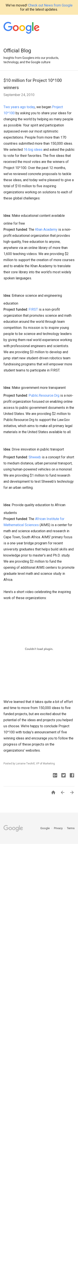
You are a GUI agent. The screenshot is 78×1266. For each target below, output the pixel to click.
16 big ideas (33, 149)
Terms (71, 828)
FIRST (33, 309)
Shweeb (35, 457)
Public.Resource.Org (44, 395)
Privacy (58, 828)
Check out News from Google (50, 5)
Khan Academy (46, 229)
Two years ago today (19, 107)
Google (45, 828)
